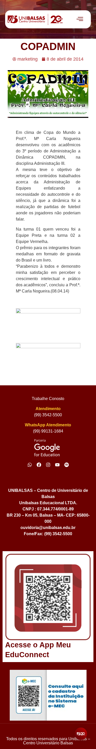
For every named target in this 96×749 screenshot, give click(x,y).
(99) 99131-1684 (48, 431)
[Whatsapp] (29, 464)
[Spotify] (66, 464)
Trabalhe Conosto (48, 398)
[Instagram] (48, 464)
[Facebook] (39, 464)
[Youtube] (57, 464)
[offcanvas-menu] (80, 19)
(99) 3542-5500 (48, 415)
